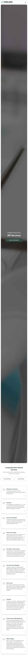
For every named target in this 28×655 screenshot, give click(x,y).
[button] (25, 2)
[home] (7, 2)
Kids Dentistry (21, 479)
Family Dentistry (7, 479)
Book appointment (14, 240)
